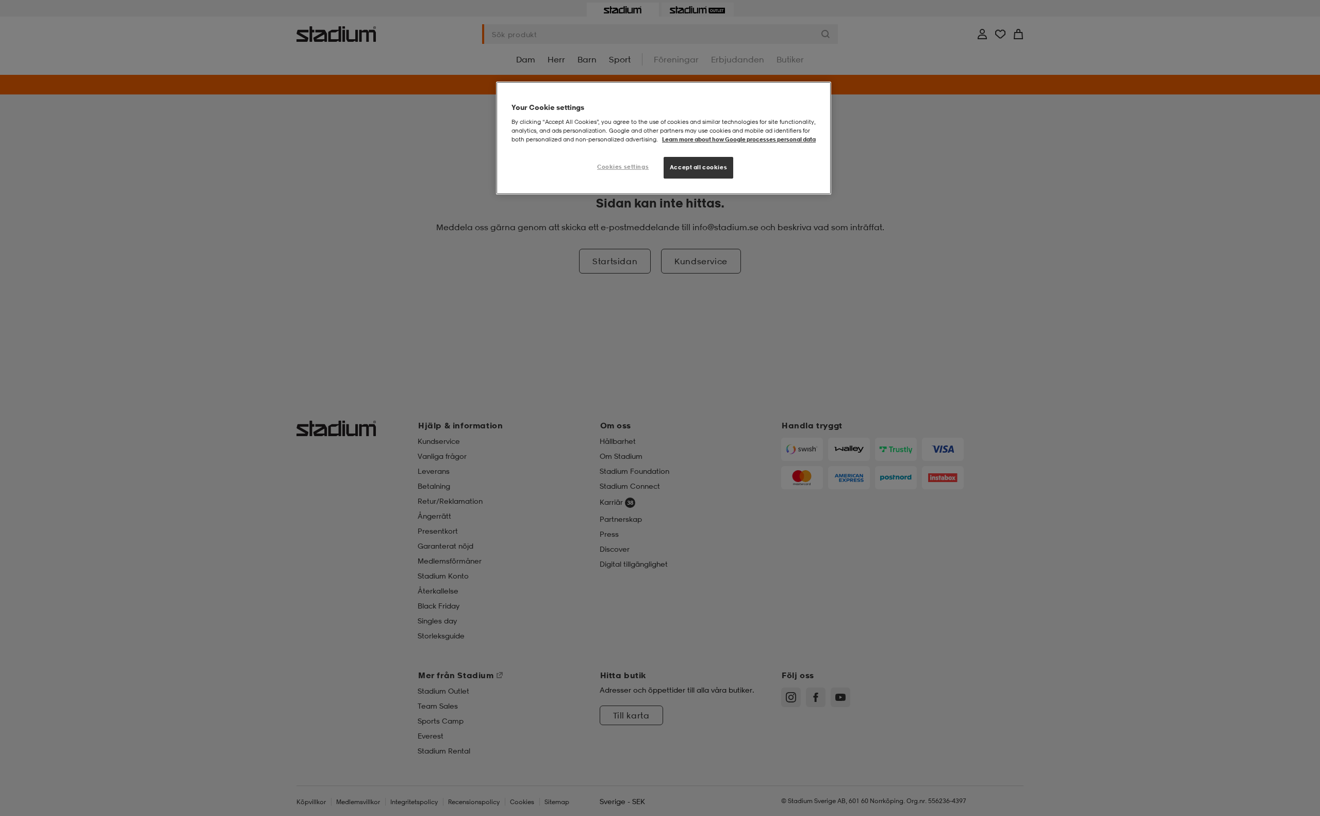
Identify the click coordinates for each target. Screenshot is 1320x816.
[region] (663, 138)
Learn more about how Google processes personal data (739, 139)
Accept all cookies (698, 167)
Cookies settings (623, 166)
